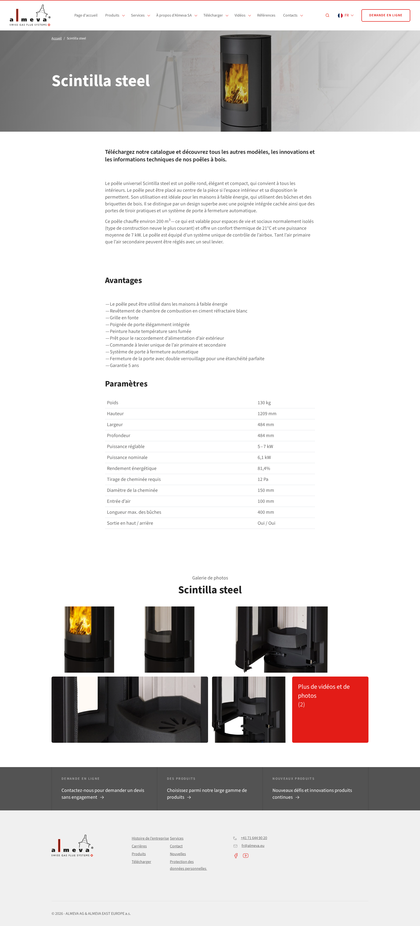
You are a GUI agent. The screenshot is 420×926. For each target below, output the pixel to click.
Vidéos (240, 15)
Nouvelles (178, 854)
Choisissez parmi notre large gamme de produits (207, 794)
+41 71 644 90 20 (254, 838)
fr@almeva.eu (253, 845)
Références (266, 15)
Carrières (139, 846)
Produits (112, 15)
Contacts (290, 15)
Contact (176, 846)
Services (138, 15)
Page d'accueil (85, 15)
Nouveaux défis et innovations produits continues (312, 794)
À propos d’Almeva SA (174, 15)
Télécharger (213, 15)
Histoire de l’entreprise (150, 838)
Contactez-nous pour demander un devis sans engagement (102, 794)
